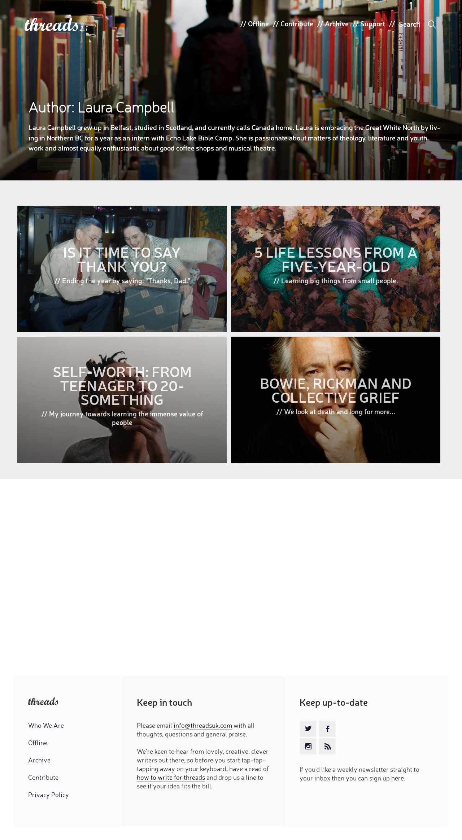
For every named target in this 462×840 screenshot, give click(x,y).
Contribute (296, 23)
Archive (337, 23)
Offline (258, 23)
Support (372, 23)
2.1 (84, 28)
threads (52, 25)
